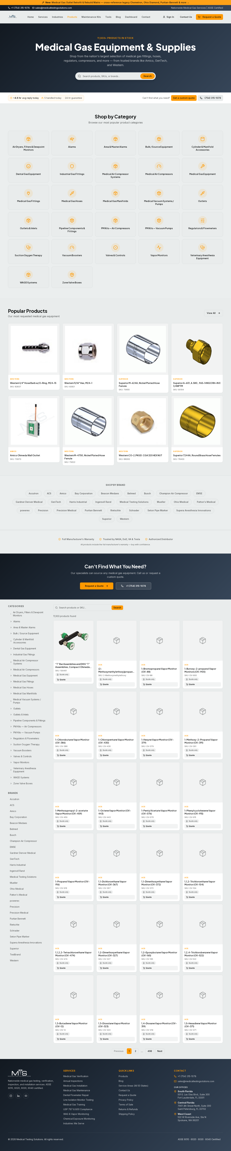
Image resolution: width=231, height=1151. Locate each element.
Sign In (170, 17)
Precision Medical (66, 510)
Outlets (17, 708)
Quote (63, 679)
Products (72, 17)
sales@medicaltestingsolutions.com (196, 1081)
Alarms (16, 621)
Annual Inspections (73, 1081)
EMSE (199, 493)
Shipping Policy (127, 1114)
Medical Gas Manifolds (25, 693)
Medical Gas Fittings (23, 681)
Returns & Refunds (128, 1109)
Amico (63, 493)
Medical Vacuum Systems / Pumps (27, 701)
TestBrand (15, 954)
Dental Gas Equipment (24, 648)
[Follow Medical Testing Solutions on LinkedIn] (18, 1096)
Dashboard (131, 17)
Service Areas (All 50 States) (133, 1085)
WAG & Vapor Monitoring (76, 1114)
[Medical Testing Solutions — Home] (12, 17)
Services (43, 17)
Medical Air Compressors (26, 669)
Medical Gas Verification (75, 1076)
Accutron (33, 493)
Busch (147, 493)
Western (124, 519)
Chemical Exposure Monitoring (79, 1118)
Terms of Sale (126, 1104)
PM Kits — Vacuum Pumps (26, 732)
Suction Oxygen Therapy (26, 744)
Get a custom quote (184, 98)
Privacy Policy (126, 1099)
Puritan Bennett (93, 510)
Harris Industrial (78, 502)
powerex (25, 510)
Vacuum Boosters (22, 750)
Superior (106, 519)
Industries (57, 17)
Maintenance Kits (91, 17)
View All (211, 313)
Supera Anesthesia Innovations (193, 510)
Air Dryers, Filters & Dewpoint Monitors (28, 614)
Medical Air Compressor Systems (25, 662)
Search (147, 76)
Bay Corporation (84, 493)
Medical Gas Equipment (25, 675)
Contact (146, 17)
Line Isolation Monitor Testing (78, 1099)
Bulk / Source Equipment (26, 633)
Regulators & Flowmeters (26, 738)
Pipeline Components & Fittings (29, 720)
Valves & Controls (22, 756)
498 (150, 1051)
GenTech (56, 502)
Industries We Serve (73, 1123)
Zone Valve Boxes (23, 783)
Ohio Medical (181, 502)
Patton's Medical (206, 502)
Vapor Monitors (21, 762)
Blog (118, 17)
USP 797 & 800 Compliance (77, 1109)
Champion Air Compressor (173, 493)
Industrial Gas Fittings (24, 654)
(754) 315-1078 (213, 98)
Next (159, 1051)
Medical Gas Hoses (23, 687)
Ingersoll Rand (103, 502)
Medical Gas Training (74, 1104)
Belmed (131, 493)
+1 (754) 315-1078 (136, 586)
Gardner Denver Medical (29, 502)
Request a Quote (212, 17)
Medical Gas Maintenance (76, 1090)
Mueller (161, 502)
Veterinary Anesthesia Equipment (24, 770)
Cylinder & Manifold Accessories (23, 641)
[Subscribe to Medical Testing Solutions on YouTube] (26, 1096)
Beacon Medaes (110, 493)
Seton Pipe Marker (158, 510)
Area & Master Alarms (24, 627)
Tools (108, 17)
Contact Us (186, 17)
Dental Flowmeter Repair (76, 1095)
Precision (43, 510)
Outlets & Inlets (21, 714)
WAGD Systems (21, 777)
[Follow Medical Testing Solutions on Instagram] (11, 1096)
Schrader (134, 510)
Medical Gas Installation (75, 1085)
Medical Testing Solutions (134, 502)
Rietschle (115, 510)
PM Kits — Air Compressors (27, 726)
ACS (49, 493)
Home (31, 17)
